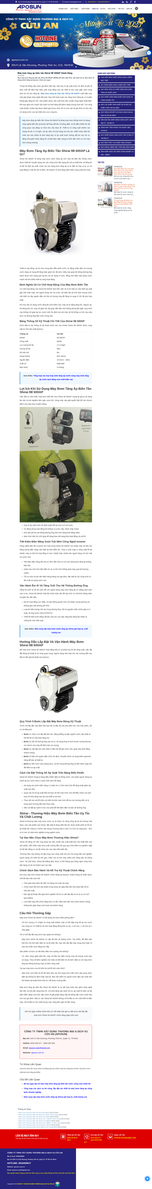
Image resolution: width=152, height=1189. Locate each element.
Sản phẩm (85, 9)
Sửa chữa (111, 9)
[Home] (35, 8)
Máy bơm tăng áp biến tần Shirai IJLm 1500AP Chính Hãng (40, 1119)
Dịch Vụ (95, 9)
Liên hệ (129, 9)
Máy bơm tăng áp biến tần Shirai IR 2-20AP (34, 1117)
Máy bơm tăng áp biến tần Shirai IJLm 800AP (35, 1121)
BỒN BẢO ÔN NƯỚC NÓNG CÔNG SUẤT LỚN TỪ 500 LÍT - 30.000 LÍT (117, 121)
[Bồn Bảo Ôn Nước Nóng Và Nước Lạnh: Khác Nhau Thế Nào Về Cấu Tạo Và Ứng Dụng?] (105, 186)
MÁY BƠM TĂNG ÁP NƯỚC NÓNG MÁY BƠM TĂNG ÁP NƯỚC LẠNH (116, 90)
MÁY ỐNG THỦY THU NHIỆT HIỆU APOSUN (116, 143)
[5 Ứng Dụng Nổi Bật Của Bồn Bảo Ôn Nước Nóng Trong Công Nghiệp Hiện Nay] (105, 202)
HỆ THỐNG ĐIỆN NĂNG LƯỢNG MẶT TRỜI (115, 85)
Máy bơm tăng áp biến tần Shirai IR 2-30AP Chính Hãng (39, 1114)
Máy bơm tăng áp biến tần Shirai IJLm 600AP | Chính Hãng (40, 1123)
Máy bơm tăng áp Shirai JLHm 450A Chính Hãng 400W (38, 1127)
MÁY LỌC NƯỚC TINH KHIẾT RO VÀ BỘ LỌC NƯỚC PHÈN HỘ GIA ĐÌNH (116, 106)
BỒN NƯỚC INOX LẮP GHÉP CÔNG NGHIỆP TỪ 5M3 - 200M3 (117, 153)
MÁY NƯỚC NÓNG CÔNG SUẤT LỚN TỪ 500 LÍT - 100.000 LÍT (118, 136)
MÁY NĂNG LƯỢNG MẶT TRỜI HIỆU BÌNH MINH (117, 147)
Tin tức (121, 9)
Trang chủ (63, 9)
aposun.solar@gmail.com (39, 1048)
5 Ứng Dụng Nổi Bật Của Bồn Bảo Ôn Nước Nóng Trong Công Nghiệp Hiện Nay (123, 203)
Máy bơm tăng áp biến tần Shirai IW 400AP (34, 1112)
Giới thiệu (74, 9)
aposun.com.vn (37, 1053)
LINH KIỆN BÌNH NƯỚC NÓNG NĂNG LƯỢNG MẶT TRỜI (116, 78)
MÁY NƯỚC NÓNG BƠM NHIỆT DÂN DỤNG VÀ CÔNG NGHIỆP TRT (117, 98)
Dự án (102, 9)
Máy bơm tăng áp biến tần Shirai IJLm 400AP (35, 1125)
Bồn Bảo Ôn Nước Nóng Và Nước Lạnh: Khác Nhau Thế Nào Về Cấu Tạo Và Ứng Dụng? (124, 187)
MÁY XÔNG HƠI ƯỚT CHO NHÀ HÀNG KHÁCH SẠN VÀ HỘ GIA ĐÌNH (117, 113)
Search (136, 8)
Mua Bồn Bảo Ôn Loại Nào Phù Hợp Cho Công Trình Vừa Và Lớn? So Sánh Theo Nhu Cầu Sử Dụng (124, 171)
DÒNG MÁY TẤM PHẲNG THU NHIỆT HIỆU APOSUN (116, 129)
